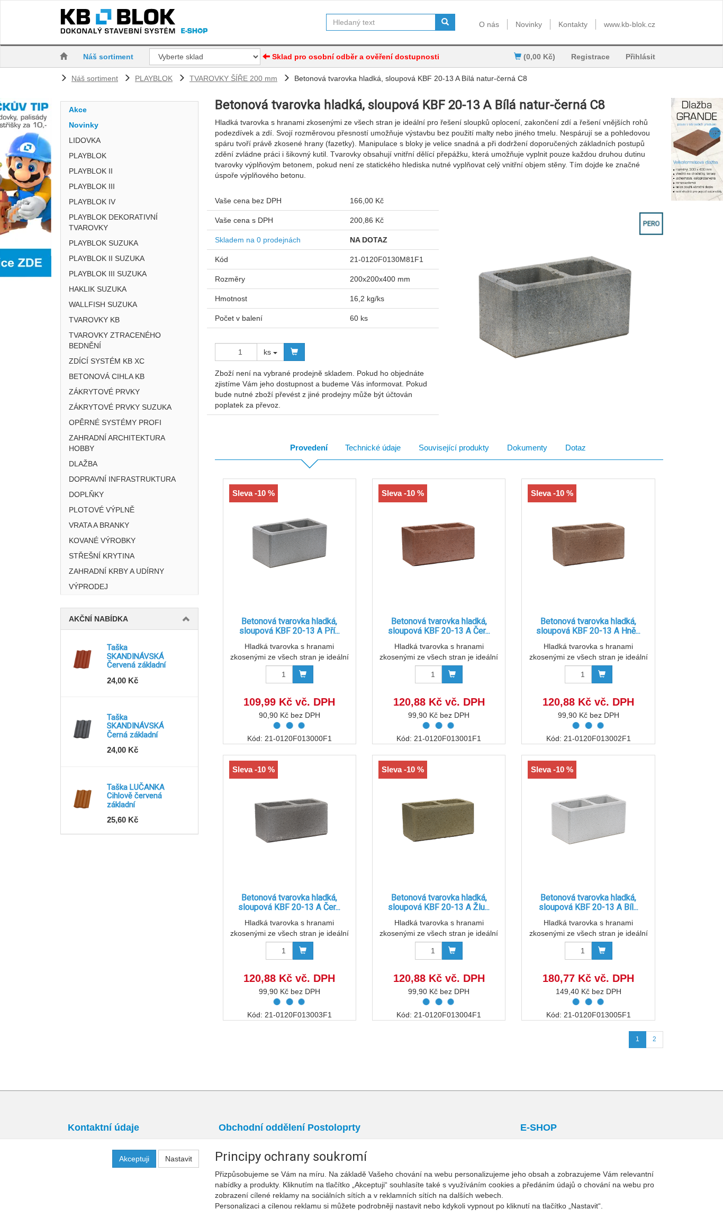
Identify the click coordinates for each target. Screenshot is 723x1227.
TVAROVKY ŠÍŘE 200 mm (233, 78)
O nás (489, 24)
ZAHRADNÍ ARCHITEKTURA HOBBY (117, 443)
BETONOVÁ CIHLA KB (106, 376)
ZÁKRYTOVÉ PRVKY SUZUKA (120, 407)
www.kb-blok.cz (629, 24)
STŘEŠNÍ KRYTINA (101, 556)
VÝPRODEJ (88, 586)
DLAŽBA (83, 463)
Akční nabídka (98, 619)
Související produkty (454, 447)
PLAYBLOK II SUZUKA (106, 258)
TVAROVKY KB (94, 319)
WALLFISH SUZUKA (103, 304)
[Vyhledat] (445, 22)
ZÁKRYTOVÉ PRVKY (104, 391)
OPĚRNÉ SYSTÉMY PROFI (115, 422)
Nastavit (178, 1158)
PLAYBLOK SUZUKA (103, 243)
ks (268, 352)
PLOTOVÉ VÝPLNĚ (101, 510)
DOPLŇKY (86, 494)
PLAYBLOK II (91, 171)
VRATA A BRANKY (99, 525)
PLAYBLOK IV (92, 201)
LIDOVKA (85, 140)
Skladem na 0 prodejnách (258, 240)
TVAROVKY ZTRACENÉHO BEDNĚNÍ (115, 340)
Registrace (590, 56)
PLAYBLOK (154, 78)
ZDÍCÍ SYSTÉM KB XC (106, 361)
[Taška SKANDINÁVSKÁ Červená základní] (84, 659)
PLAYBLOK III (92, 186)
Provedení (309, 447)
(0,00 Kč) (538, 56)
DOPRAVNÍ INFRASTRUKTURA (122, 479)
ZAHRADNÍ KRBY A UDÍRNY (116, 571)
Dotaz (575, 447)
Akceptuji (134, 1158)
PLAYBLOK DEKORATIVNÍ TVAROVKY (113, 222)
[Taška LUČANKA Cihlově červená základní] (84, 799)
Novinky (529, 24)
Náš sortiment (108, 56)
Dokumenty (527, 447)
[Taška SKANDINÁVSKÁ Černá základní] (84, 729)
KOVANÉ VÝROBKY (102, 540)
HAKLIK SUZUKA (97, 289)
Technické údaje (373, 447)
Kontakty (573, 24)
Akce (78, 109)
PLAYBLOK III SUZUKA (108, 273)
